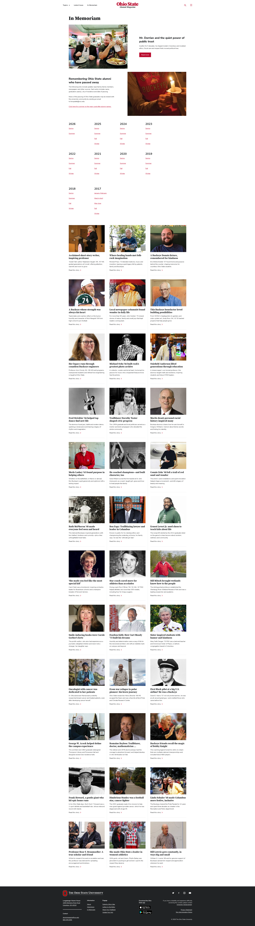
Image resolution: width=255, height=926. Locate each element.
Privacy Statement (186, 910)
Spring (147, 128)
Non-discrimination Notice (184, 912)
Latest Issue (78, 5)
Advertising (90, 907)
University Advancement (184, 905)
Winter (147, 144)
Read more (145, 55)
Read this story (74, 270)
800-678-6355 (67, 920)
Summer (148, 133)
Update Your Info (107, 912)
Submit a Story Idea (108, 904)
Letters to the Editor (108, 907)
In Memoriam (92, 5)
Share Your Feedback (109, 910)
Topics (65, 5)
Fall (146, 139)
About (89, 904)
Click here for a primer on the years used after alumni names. (90, 106)
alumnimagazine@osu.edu (71, 917)
